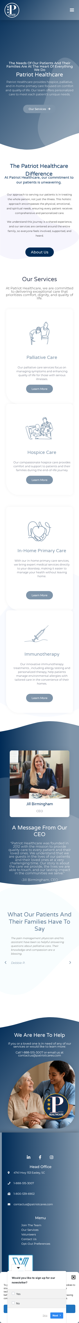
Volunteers (28, 1234)
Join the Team (31, 1225)
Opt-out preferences (35, 1243)
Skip (45, 1315)
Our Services (29, 1230)
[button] (73, 1277)
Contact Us (28, 1239)
